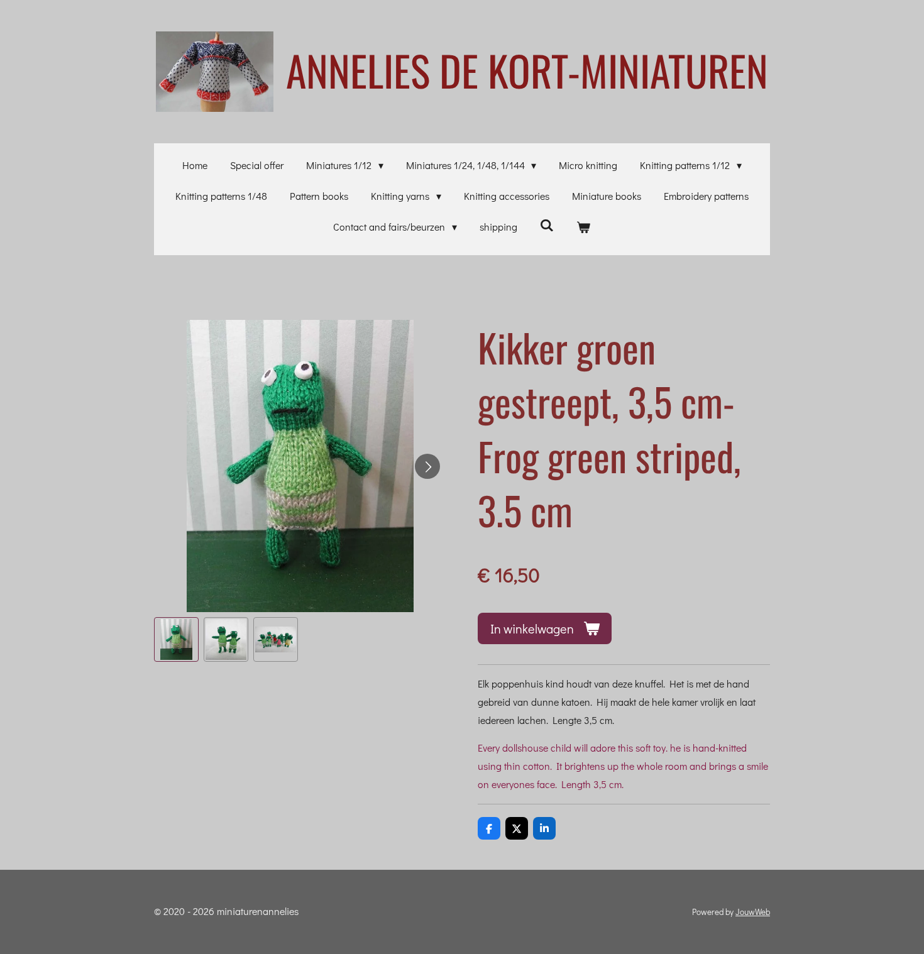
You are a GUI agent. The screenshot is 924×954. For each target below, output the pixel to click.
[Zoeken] (547, 224)
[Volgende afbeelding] (427, 466)
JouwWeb (752, 912)
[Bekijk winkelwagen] (583, 227)
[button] (176, 639)
